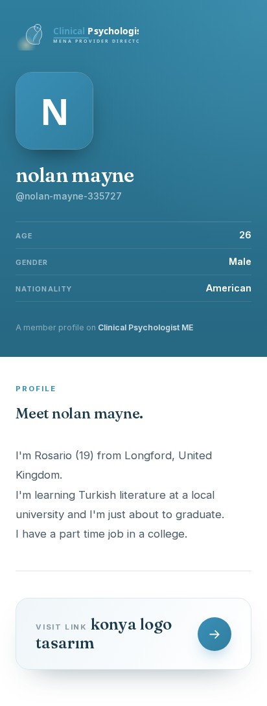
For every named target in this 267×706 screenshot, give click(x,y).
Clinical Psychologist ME (145, 327)
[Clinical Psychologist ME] (77, 46)
